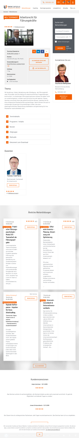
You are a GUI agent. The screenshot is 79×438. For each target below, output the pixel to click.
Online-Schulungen (63, 41)
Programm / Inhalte (17, 121)
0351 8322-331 (50, 2)
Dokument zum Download (19, 142)
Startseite (5, 11)
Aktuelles (65, 8)
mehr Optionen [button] (68, 47)
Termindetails (15, 116)
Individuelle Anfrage (63, 97)
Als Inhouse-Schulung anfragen (39, 61)
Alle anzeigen (39, 366)
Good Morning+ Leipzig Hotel (16, 64)
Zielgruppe (13, 132)
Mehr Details (13, 185)
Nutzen (12, 127)
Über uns (72, 8)
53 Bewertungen (19, 27)
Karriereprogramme (45, 8)
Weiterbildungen (27, 8)
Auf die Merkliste (40, 68)
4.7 (36, 221)
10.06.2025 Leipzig (12, 53)
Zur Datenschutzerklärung (53, 429)
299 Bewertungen (13, 193)
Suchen (60, 48)
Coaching (35, 8)
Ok (39, 434)
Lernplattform (57, 8)
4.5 (73, 221)
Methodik (13, 137)
